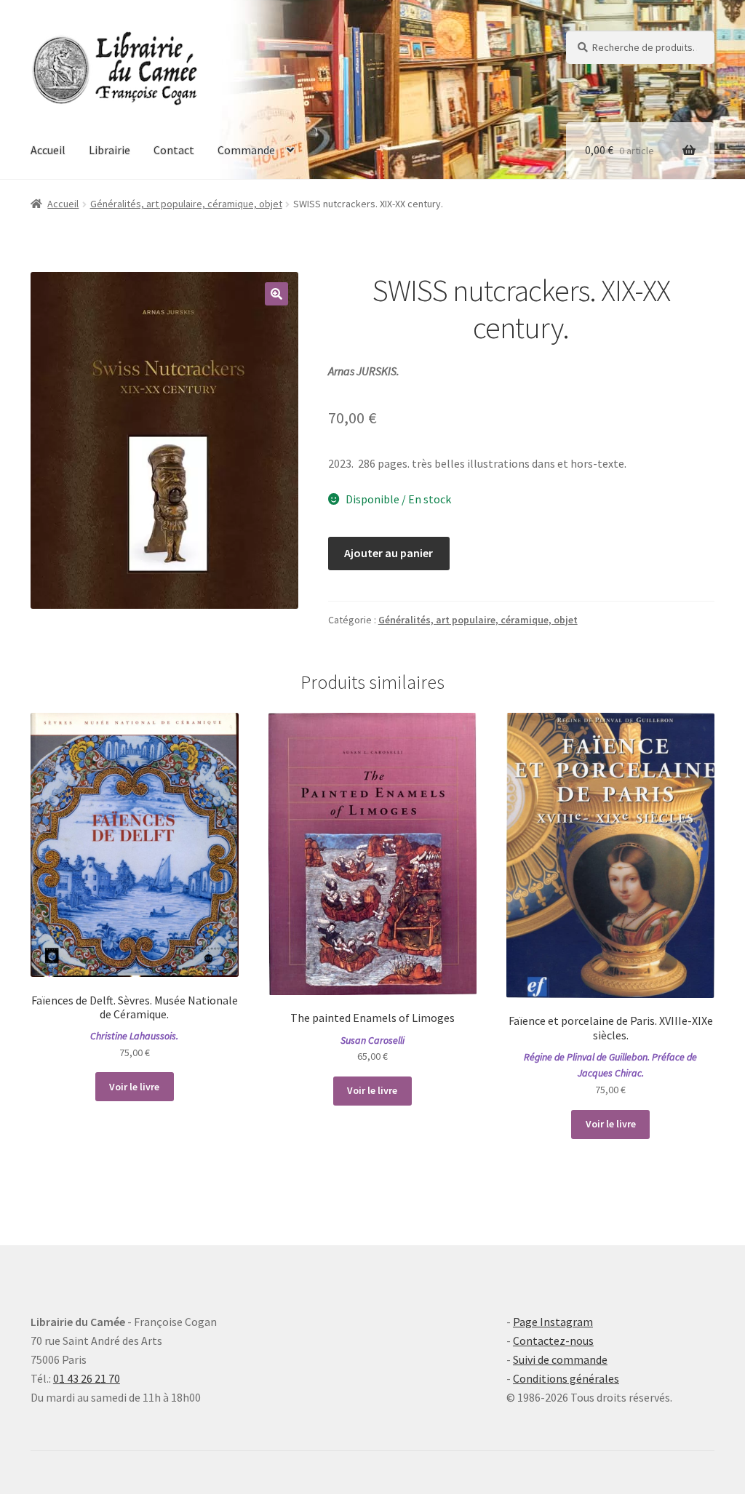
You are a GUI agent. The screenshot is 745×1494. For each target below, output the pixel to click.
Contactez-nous (553, 1340)
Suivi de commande (560, 1359)
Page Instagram (553, 1321)
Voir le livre (134, 1086)
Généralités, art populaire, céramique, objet (186, 203)
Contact (174, 150)
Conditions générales (566, 1378)
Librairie (109, 150)
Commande (246, 150)
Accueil (48, 150)
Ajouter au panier (388, 553)
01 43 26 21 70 (86, 1378)
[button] (276, 293)
